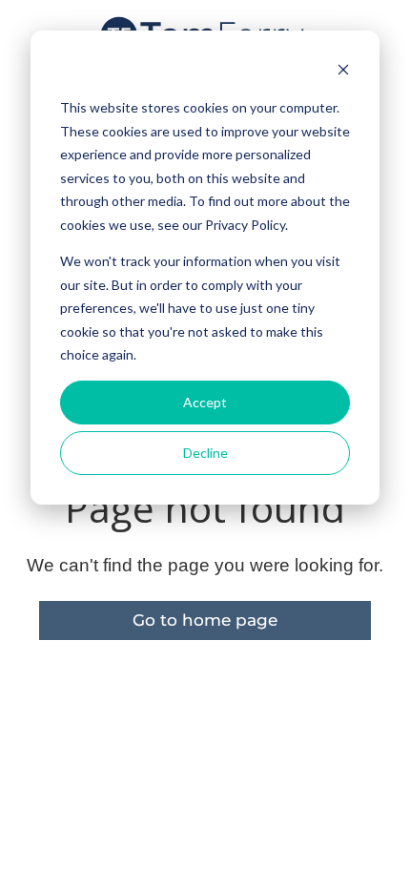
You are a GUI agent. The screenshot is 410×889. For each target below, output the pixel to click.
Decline (205, 452)
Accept (205, 402)
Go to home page (205, 620)
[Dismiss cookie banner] (343, 72)
